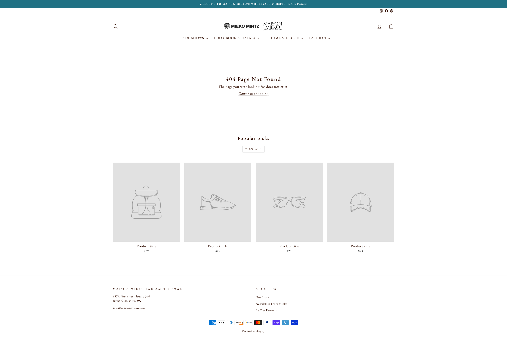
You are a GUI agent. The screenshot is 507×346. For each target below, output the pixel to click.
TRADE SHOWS (191, 38)
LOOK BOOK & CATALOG (237, 38)
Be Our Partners (266, 310)
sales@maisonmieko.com (129, 308)
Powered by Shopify (253, 331)
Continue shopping (253, 93)
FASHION (318, 38)
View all (253, 149)
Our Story (262, 297)
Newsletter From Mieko (272, 304)
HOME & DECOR (284, 38)
